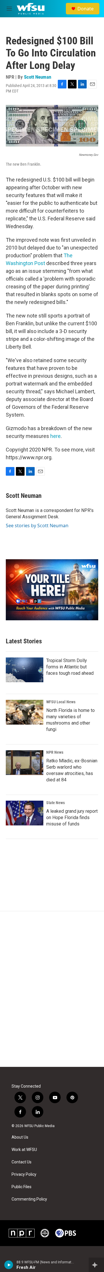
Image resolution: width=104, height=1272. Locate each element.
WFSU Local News (60, 702)
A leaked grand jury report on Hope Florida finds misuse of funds (72, 817)
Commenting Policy (29, 1199)
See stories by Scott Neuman (37, 525)
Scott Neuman (37, 77)
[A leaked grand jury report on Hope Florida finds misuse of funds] (24, 813)
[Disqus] (52, 989)
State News (55, 802)
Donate (85, 8)
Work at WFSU (24, 1150)
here (55, 436)
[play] (8, 1265)
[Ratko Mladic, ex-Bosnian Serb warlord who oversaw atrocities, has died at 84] (24, 762)
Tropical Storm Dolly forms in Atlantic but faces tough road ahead (70, 667)
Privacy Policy (24, 1174)
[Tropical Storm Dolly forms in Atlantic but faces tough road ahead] (24, 669)
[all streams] (96, 1265)
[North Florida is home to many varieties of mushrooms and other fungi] (24, 712)
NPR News (54, 752)
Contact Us (21, 1162)
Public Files (21, 1187)
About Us (20, 1137)
